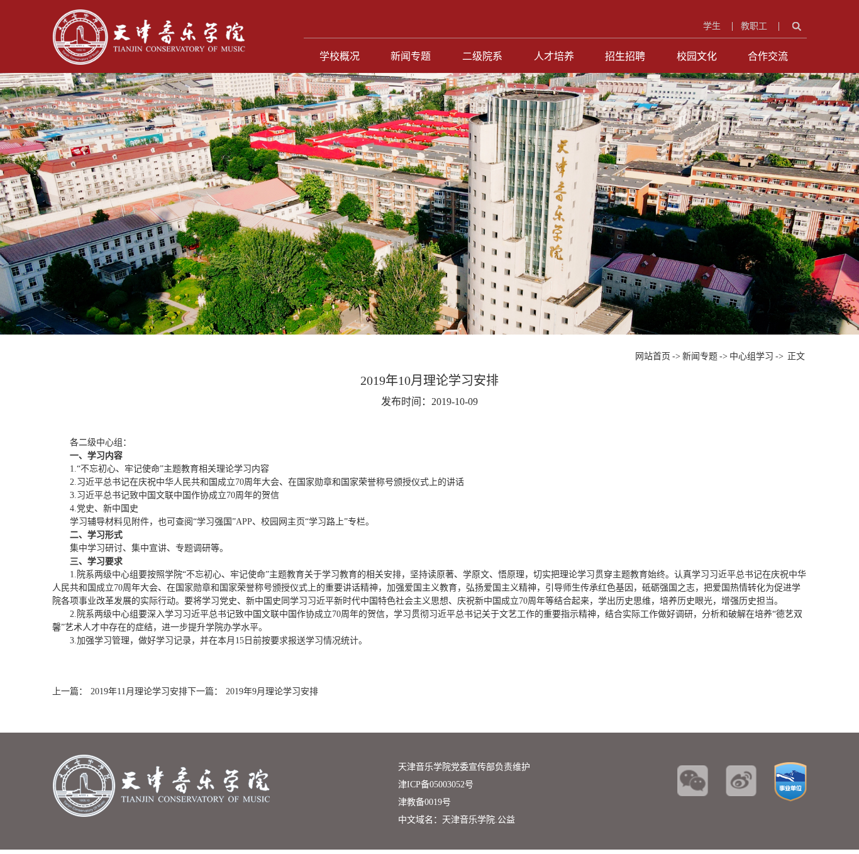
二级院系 (482, 56)
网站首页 (652, 356)
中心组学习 (751, 356)
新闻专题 (411, 56)
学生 (712, 26)
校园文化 (697, 56)
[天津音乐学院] (149, 16)
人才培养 (554, 56)
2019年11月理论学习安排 (139, 691)
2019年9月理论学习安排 (272, 691)
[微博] (741, 780)
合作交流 (768, 56)
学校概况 (339, 56)
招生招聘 (625, 56)
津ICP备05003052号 (436, 784)
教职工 (754, 26)
